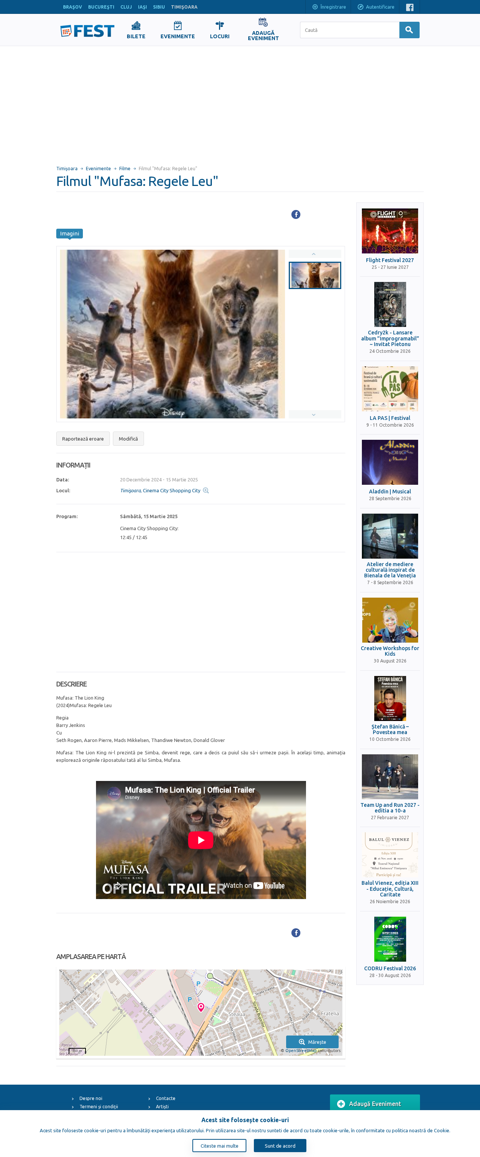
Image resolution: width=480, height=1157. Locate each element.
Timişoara (67, 168)
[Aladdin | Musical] (390, 462)
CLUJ (126, 6)
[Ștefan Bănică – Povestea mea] (390, 698)
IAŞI (142, 6)
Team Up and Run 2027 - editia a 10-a (390, 808)
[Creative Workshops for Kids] (390, 620)
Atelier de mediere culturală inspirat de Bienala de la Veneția (390, 570)
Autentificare (380, 6)
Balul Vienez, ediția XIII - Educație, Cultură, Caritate (390, 889)
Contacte (166, 1098)
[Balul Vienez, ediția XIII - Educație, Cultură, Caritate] (390, 854)
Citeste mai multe (219, 1145)
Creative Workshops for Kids (390, 651)
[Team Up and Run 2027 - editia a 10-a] (390, 776)
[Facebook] (295, 214)
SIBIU (159, 6)
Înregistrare (333, 6)
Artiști (162, 1106)
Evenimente (98, 168)
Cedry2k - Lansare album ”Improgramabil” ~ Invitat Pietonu (390, 338)
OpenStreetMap (300, 1050)
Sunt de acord (280, 1145)
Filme (124, 168)
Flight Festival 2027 (390, 260)
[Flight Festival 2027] (390, 230)
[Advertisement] (240, 102)
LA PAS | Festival (390, 418)
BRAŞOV (72, 6)
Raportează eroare (83, 438)
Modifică (128, 438)
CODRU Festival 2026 (390, 968)
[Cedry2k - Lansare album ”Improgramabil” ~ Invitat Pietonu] (390, 304)
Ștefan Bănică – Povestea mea (390, 729)
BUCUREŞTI (101, 6)
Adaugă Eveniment (375, 1103)
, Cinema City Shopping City (160, 490)
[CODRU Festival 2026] (390, 939)
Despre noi (91, 1098)
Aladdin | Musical (390, 492)
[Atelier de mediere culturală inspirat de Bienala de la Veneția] (390, 536)
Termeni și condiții (99, 1106)
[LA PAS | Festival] (390, 388)
